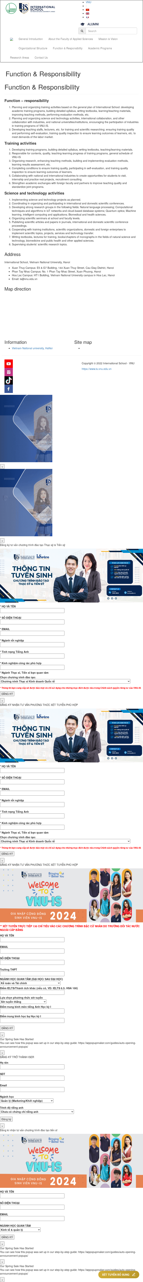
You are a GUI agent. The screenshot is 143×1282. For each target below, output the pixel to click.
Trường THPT (8, 969)
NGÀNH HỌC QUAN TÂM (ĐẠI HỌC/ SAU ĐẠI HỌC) (31, 979)
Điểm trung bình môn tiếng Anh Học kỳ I (25, 1007)
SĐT (2, 1074)
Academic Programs (100, 48)
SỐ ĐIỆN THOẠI (10, 958)
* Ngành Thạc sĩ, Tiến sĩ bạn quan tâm (24, 672)
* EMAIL (5, 629)
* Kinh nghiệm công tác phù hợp (21, 663)
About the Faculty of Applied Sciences (70, 39)
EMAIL (4, 947)
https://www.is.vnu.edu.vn (97, 369)
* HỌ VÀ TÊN (8, 606)
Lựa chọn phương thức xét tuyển (21, 997)
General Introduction (31, 39)
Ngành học (7, 1096)
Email (3, 1085)
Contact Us (41, 57)
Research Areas (19, 57)
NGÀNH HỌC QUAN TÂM (15, 1225)
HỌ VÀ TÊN (7, 935)
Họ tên (4, 1062)
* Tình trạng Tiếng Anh (14, 652)
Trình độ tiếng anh (11, 1107)
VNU (88, 2)
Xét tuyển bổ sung (115, 1274)
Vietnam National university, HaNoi (32, 348)
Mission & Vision (108, 39)
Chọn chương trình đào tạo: (18, 677)
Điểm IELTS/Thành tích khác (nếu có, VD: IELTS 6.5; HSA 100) (39, 988)
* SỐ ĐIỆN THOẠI (10, 617)
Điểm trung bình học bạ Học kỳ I (20, 1016)
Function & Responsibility (67, 48)
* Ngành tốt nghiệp (12, 640)
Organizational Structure (33, 48)
